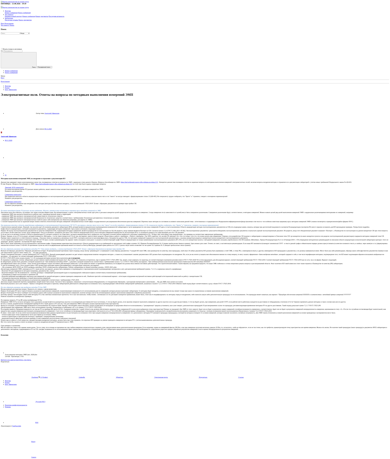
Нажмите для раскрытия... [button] (14, 191)
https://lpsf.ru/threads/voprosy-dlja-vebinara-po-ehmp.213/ (139, 182)
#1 (5, 175)
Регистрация (5, 81)
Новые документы (41, 16)
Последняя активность (56, 16)
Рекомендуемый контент (13, 16)
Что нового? (9, 14)
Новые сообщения (11, 13)
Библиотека (9, 18)
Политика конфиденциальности (16, 405)
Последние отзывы (11, 20)
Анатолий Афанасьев (51, 113)
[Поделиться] (20, 158)
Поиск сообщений (24, 13)
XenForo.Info (16, 426)
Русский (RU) (40, 402)
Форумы (8, 11)
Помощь (8, 407)
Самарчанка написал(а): (13, 194)
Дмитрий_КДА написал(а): (14, 187)
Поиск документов (25, 20)
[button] (37, 49)
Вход (2, 78)
